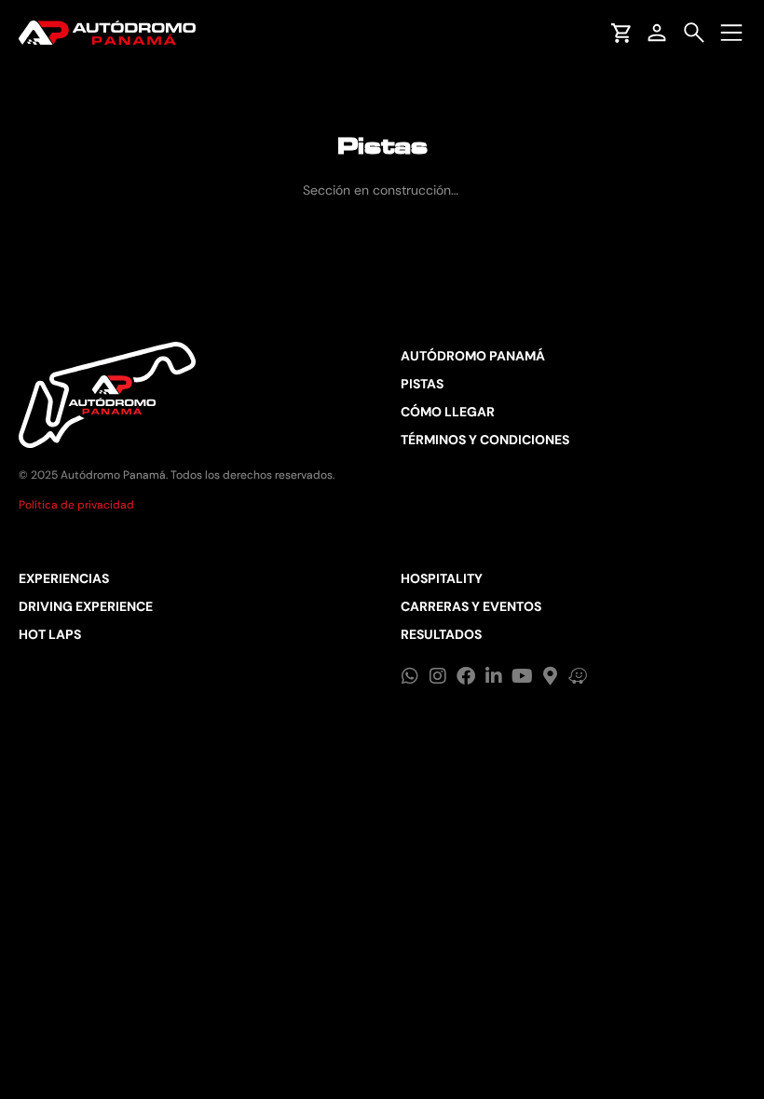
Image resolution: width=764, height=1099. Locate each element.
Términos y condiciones (485, 439)
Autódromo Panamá (473, 355)
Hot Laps (50, 634)
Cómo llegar (448, 411)
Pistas (422, 383)
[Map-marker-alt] (549, 676)
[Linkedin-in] (493, 676)
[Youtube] (521, 676)
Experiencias (64, 578)
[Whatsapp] (410, 676)
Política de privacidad (76, 504)
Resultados (441, 634)
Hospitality (442, 578)
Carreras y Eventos (471, 606)
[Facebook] (466, 676)
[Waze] (577, 676)
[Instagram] (438, 676)
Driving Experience (86, 606)
